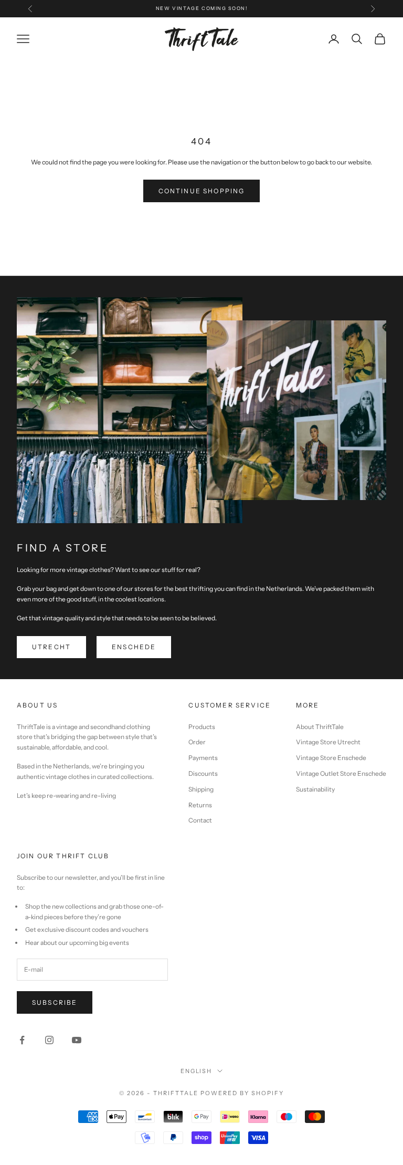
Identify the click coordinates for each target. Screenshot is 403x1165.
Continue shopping (201, 191)
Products (201, 727)
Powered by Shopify (242, 1093)
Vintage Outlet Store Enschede (341, 773)
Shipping (201, 789)
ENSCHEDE (134, 647)
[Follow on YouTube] (76, 1040)
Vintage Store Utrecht (328, 742)
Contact (200, 820)
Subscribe (54, 1002)
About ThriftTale (320, 727)
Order (197, 742)
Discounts (203, 773)
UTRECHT (51, 647)
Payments (203, 758)
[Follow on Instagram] (49, 1040)
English (197, 1071)
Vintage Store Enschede (331, 758)
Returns (200, 805)
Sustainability (315, 789)
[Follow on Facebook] (22, 1040)
